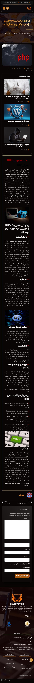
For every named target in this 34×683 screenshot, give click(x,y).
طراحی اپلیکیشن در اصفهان (25, 675)
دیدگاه (27, 519)
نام (28, 542)
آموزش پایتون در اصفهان (26, 665)
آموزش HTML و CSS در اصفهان (26, 660)
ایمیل (27, 549)
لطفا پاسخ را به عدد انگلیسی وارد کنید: (19, 564)
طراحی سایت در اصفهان (26, 668)
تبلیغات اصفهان (29, 34)
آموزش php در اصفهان (17, 196)
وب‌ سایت (27, 556)
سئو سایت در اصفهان (26, 672)
